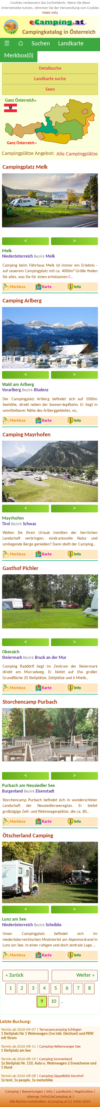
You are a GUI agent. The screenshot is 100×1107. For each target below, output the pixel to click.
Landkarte (71, 44)
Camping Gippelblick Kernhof (61, 1071)
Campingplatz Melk (25, 167)
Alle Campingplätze (77, 154)
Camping (12, 1092)
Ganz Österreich (19, 101)
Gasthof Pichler (20, 569)
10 (53, 1001)
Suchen (41, 44)
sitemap (33, 1097)
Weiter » (85, 975)
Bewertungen (32, 1092)
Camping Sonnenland (55, 1054)
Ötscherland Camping (28, 836)
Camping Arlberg (22, 301)
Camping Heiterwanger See (60, 1041)
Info (49, 1092)
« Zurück (14, 975)
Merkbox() (18, 56)
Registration (84, 1092)
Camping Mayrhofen (27, 435)
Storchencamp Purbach (30, 702)
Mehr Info (50, 13)
